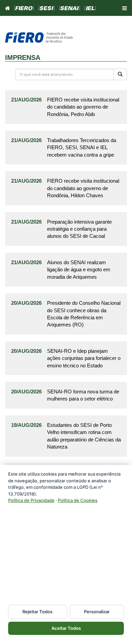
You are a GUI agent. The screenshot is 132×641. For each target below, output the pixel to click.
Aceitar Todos (66, 628)
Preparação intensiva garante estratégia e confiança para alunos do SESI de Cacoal (79, 229)
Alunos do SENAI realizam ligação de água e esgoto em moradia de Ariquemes (78, 269)
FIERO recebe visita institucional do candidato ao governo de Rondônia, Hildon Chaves (83, 188)
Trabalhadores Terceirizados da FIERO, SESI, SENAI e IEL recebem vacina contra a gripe (81, 147)
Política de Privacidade (31, 500)
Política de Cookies (77, 500)
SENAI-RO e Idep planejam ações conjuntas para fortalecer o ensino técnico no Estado (83, 358)
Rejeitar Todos (37, 611)
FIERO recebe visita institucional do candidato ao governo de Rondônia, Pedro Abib (83, 107)
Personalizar (97, 611)
